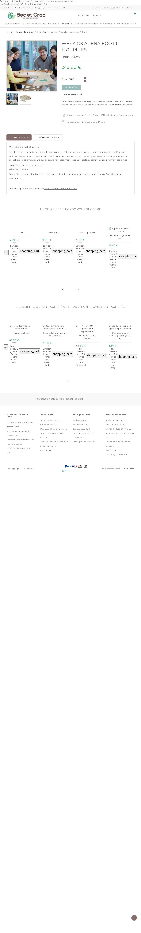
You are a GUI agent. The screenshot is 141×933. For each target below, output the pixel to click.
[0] (133, 15)
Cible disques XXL (54, 232)
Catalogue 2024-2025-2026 (85, 442)
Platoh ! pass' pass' (120, 233)
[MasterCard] (63, 467)
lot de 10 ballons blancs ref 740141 (61, 188)
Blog (133, 24)
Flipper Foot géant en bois (87, 236)
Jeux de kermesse (51, 24)
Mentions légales (14, 444)
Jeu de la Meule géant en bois (120, 331)
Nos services (12, 435)
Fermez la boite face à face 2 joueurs (21, 334)
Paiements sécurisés (49, 424)
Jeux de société (12, 24)
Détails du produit (49, 137)
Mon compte (45, 450)
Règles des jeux (80, 420)
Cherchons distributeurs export (20, 440)
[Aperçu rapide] (19, 285)
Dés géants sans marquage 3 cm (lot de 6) (87, 336)
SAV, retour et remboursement (53, 429)
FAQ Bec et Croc (80, 424)
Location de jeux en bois (83, 433)
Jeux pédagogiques (31, 24)
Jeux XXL (65, 24)
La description (20, 137)
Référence (67, 57)
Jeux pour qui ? (107, 24)
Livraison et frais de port (50, 420)
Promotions (123, 24)
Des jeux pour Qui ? (81, 429)
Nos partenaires (80, 437)
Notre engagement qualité (18, 431)
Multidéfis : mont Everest (54, 337)
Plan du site (111, 450)
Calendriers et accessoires (84, 24)
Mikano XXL (21, 232)
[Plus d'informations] (23, 285)
